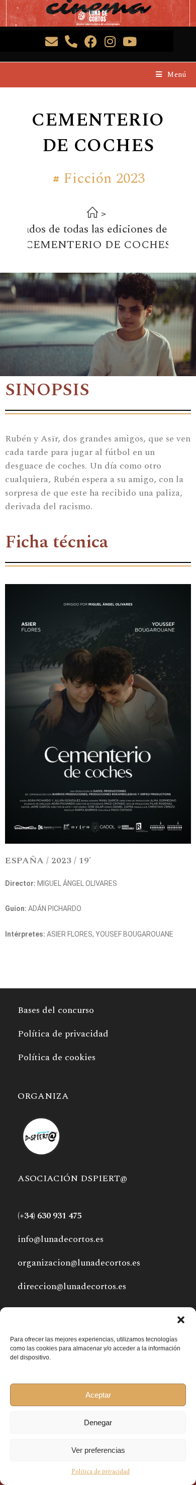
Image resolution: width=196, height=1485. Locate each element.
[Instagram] (110, 41)
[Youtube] (130, 41)
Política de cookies (56, 1057)
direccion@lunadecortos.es (72, 1286)
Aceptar (98, 1395)
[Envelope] (51, 41)
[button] (181, 1320)
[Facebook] (90, 41)
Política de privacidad (100, 1471)
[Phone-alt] (71, 41)
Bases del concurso (56, 1010)
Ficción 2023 (104, 179)
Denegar (98, 1422)
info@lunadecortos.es (61, 1239)
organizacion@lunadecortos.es (79, 1263)
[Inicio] (92, 214)
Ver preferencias (98, 1450)
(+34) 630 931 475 (50, 1215)
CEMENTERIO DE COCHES (98, 245)
